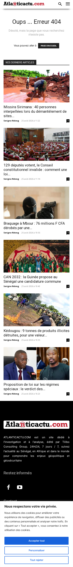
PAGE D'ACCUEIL (49, 45)
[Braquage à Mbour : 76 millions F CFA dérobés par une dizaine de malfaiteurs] (36, 202)
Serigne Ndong (11, 120)
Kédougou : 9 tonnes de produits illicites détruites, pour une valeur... (36, 333)
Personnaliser (36, 550)
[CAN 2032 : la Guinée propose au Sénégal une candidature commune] (36, 256)
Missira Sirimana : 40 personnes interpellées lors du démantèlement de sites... (35, 111)
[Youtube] (19, 487)
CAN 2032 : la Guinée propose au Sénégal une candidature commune (32, 279)
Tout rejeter (36, 559)
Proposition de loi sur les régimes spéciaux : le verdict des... (31, 386)
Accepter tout (37, 540)
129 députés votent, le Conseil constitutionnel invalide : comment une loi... (35, 169)
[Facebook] (8, 487)
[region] (36, 534)
